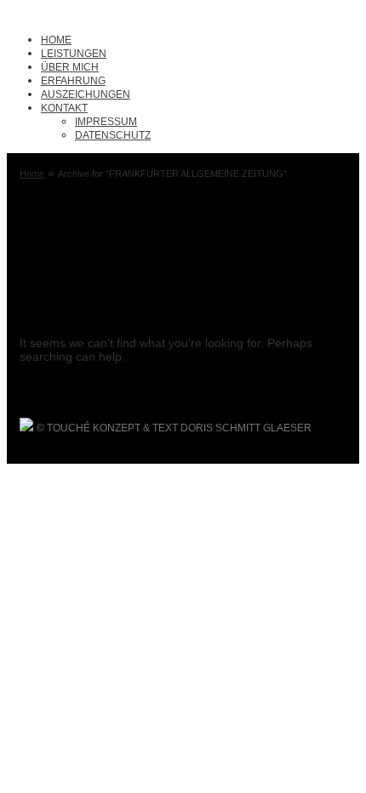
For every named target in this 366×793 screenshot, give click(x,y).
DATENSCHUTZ (113, 135)
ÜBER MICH (70, 67)
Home (32, 173)
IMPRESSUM (106, 122)
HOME (56, 40)
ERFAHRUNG (73, 81)
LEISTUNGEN (73, 54)
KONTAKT (64, 108)
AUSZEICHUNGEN (85, 94)
